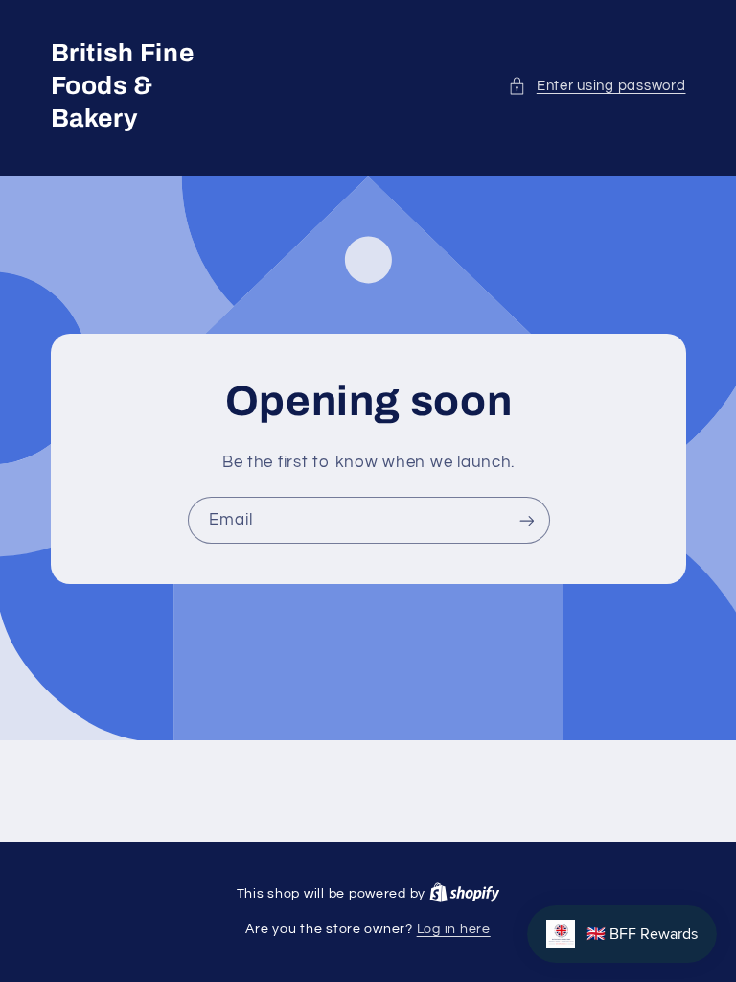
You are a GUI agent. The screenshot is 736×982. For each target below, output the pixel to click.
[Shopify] (464, 893)
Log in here (454, 929)
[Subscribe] (526, 520)
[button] (596, 86)
